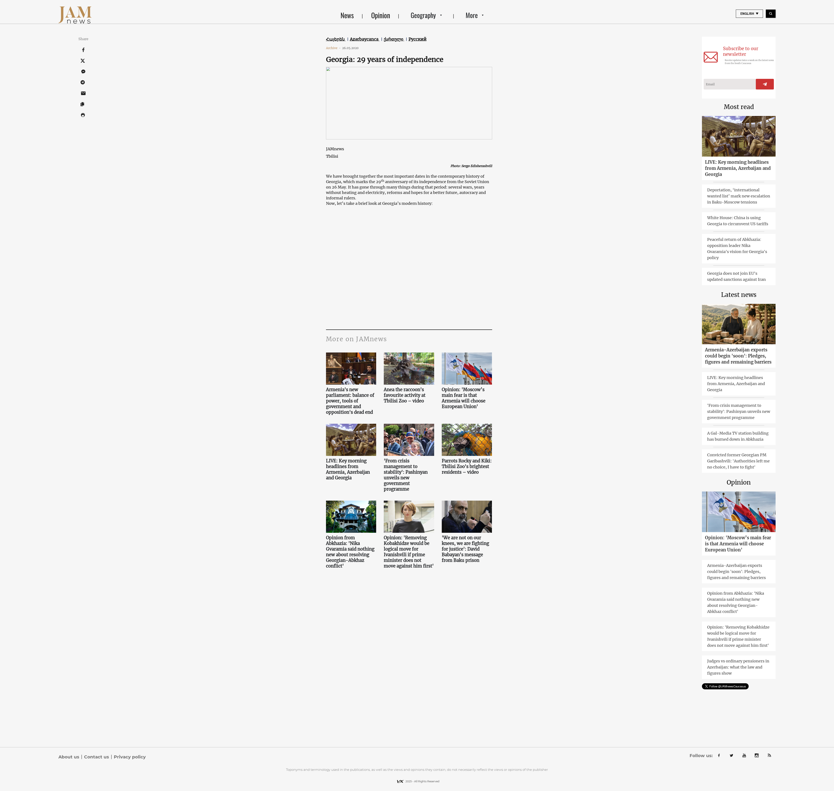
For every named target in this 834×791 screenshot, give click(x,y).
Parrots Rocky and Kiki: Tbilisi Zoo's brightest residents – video (467, 466)
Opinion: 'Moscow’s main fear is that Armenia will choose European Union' (463, 398)
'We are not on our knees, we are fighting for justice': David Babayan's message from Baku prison (465, 549)
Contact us (96, 757)
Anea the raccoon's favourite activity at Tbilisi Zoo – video (404, 395)
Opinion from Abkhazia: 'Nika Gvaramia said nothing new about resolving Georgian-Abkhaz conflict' (350, 552)
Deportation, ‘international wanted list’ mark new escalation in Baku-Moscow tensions (738, 196)
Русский (418, 39)
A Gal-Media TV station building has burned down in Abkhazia (738, 436)
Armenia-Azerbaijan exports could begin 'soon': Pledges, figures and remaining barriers (738, 356)
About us (68, 757)
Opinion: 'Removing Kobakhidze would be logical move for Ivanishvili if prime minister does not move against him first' (409, 552)
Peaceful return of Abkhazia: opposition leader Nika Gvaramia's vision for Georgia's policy (737, 248)
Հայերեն (336, 39)
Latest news (738, 295)
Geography (423, 15)
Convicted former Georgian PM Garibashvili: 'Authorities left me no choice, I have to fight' (738, 461)
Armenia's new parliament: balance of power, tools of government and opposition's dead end (350, 401)
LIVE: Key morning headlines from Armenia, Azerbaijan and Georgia (348, 469)
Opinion (380, 15)
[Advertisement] (409, 286)
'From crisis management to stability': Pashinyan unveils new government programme (406, 475)
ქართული (394, 39)
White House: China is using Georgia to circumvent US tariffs (737, 220)
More (472, 15)
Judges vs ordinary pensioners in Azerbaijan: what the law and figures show (738, 667)
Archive (333, 48)
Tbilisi (332, 156)
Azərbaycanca (365, 39)
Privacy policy (130, 757)
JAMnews (335, 148)
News (347, 15)
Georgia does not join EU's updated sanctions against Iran (736, 276)
